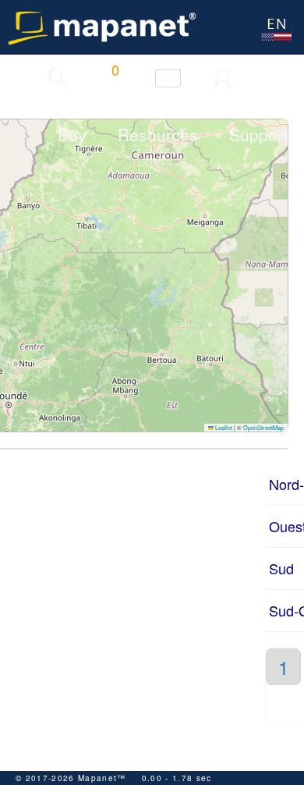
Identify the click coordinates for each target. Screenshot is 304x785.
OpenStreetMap (263, 427)
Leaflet (223, 427)
